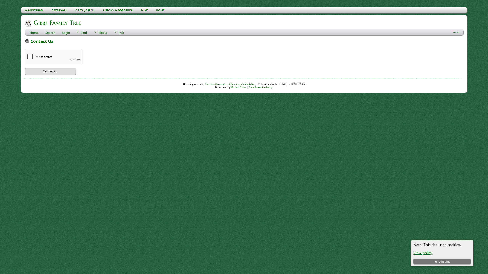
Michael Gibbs (238, 87)
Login (66, 33)
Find (84, 33)
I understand (442, 261)
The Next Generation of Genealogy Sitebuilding (230, 84)
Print (456, 32)
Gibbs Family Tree (57, 22)
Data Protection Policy (260, 87)
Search (50, 33)
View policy (422, 252)
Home (34, 33)
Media (102, 33)
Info (121, 33)
